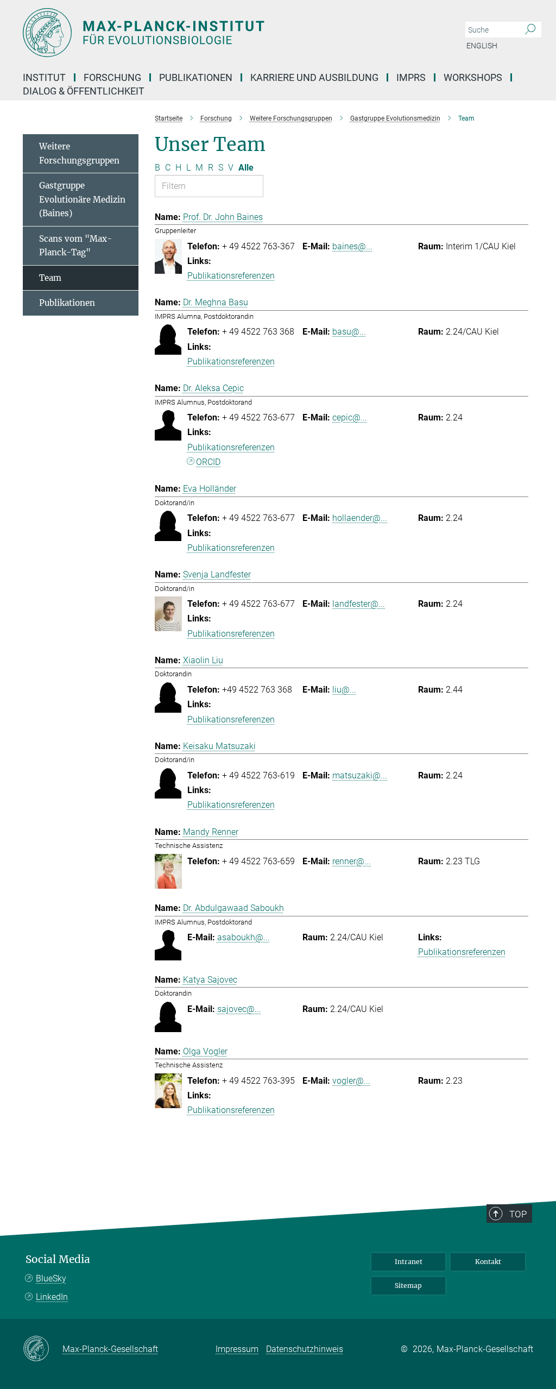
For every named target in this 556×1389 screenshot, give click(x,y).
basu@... (349, 331)
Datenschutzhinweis (304, 1349)
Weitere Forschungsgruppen (79, 153)
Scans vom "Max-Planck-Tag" (75, 246)
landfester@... (358, 604)
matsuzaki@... (359, 775)
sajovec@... (239, 1009)
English (481, 45)
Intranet (408, 1262)
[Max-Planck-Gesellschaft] (42, 1349)
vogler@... (351, 1081)
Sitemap (408, 1285)
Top (518, 1214)
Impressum (237, 1349)
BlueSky (51, 1278)
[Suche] (530, 29)
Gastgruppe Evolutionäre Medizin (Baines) (82, 199)
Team (50, 278)
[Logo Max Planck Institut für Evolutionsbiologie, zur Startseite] (226, 32)
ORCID (208, 462)
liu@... (344, 689)
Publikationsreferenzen (231, 276)
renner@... (351, 861)
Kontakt (488, 1262)
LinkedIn (52, 1297)
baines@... (352, 246)
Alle (246, 167)
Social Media (58, 1259)
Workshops (473, 77)
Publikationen (67, 303)
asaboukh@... (243, 937)
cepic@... (349, 417)
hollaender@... (359, 518)
